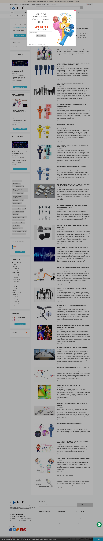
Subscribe (41, 35)
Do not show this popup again (37, 44)
